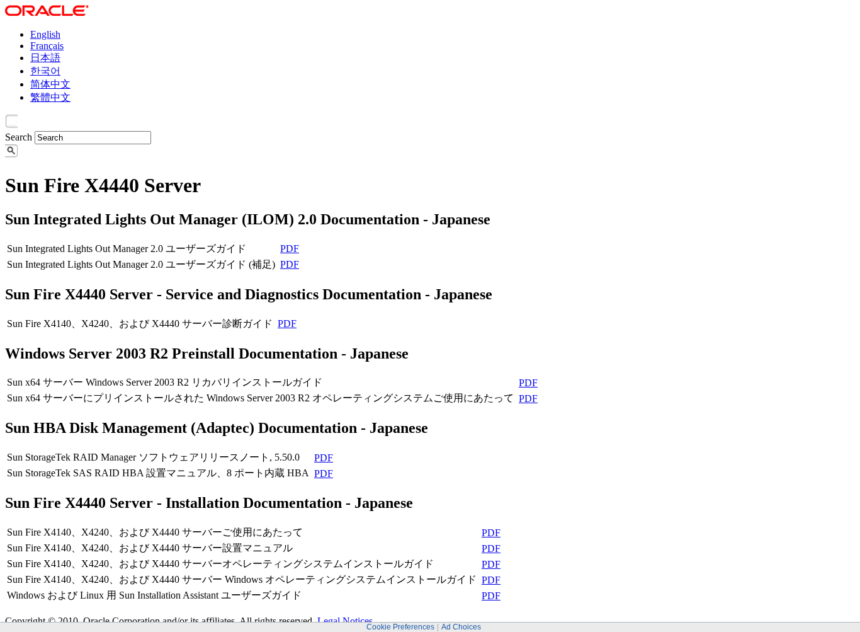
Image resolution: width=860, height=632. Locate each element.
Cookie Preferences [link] (400, 627)
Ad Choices (461, 627)
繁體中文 (50, 97)
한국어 (45, 71)
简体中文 (50, 84)
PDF (289, 248)
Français (47, 45)
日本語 (45, 57)
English (45, 34)
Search (18, 137)
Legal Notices (345, 621)
